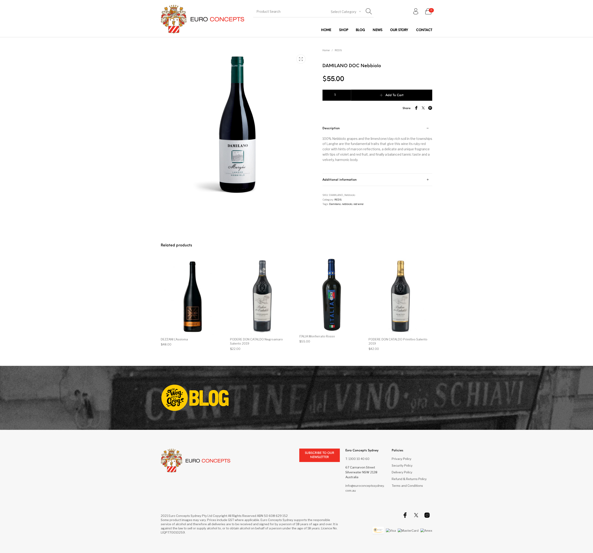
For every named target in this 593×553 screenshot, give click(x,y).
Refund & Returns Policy (409, 479)
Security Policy (402, 465)
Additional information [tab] (339, 179)
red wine (358, 204)
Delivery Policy (402, 472)
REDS (338, 50)
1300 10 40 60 (358, 459)
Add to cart (394, 95)
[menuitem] (326, 30)
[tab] (377, 148)
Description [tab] (331, 128)
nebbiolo (347, 204)
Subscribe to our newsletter (319, 455)
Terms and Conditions (407, 485)
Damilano (335, 204)
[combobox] (346, 11)
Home (326, 50)
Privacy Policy (401, 459)
